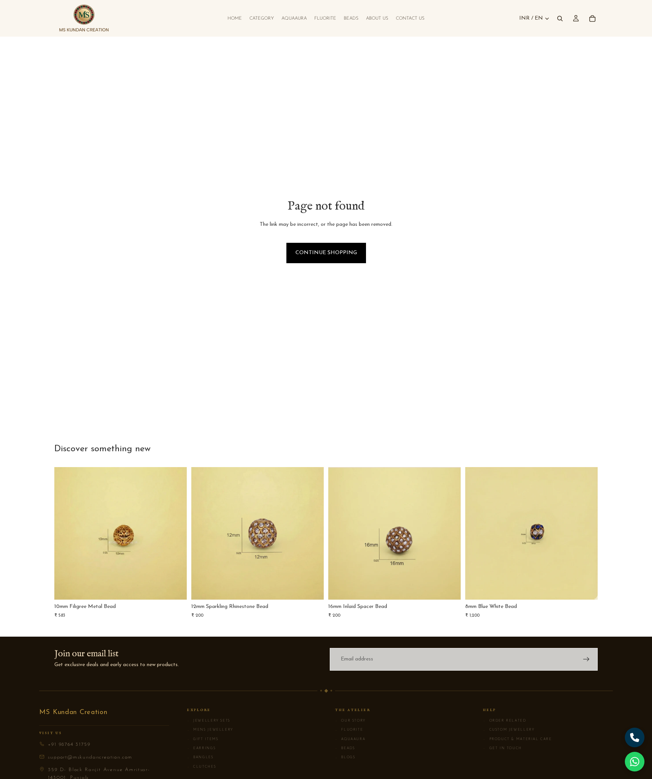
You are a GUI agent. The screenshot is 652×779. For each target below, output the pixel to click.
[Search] (560, 18)
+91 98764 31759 (69, 744)
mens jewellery (210, 729)
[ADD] (175, 588)
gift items (202, 739)
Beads (345, 748)
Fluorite (349, 729)
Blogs (345, 757)
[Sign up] (586, 659)
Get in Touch (502, 748)
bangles (200, 757)
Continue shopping (326, 253)
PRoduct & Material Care (517, 739)
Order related (504, 720)
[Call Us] (634, 737)
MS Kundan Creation (73, 712)
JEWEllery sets (208, 720)
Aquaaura (350, 739)
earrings (201, 748)
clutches (201, 766)
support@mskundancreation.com (90, 757)
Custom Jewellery (508, 729)
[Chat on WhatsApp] (634, 761)
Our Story (350, 720)
